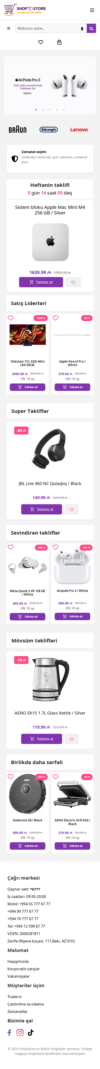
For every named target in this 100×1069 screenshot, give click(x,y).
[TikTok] (30, 1032)
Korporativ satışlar (23, 968)
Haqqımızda (18, 961)
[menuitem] (40, 42)
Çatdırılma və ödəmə (25, 1004)
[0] (40, 42)
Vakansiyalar (18, 976)
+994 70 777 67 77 (22, 918)
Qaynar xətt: (23, 889)
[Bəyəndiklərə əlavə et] (73, 282)
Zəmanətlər (17, 1011)
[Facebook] (9, 1032)
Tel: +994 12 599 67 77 (26, 926)
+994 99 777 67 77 (22, 911)
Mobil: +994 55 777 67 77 (28, 903)
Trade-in (14, 996)
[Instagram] (20, 1032)
